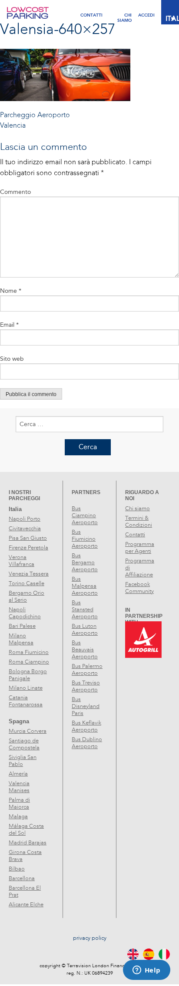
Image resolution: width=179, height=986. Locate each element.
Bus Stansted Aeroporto (85, 609)
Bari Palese (22, 626)
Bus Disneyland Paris (85, 706)
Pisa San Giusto (28, 538)
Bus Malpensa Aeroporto (85, 586)
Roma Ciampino (29, 661)
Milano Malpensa (21, 639)
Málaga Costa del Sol (26, 830)
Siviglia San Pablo (22, 761)
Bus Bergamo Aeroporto (85, 562)
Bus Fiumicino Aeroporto (85, 539)
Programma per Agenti (139, 548)
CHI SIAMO (124, 15)
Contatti (91, 15)
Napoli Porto (24, 518)
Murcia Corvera (27, 731)
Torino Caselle (26, 583)
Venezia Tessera (29, 573)
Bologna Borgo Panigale (28, 675)
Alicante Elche (26, 904)
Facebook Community (139, 588)
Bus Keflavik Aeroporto (86, 726)
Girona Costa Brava (25, 856)
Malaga (18, 816)
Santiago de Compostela (24, 744)
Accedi (146, 15)
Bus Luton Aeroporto (85, 630)
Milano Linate (26, 687)
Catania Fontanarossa (26, 701)
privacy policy (89, 938)
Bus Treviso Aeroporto (86, 686)
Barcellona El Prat (25, 891)
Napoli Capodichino (25, 613)
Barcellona (22, 878)
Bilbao (17, 868)
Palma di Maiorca (19, 803)
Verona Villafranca (21, 561)
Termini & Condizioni (138, 522)
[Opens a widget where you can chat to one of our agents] (146, 971)
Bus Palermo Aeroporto (87, 670)
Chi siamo (137, 508)
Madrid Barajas (27, 842)
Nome (10, 291)
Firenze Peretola (28, 547)
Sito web (12, 359)
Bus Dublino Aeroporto (87, 743)
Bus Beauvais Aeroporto (85, 649)
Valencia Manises (19, 787)
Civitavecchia (25, 528)
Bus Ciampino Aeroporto (85, 515)
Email (9, 325)
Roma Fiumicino (29, 652)
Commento (15, 192)
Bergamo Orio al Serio (26, 596)
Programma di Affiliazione (139, 567)
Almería (18, 773)
